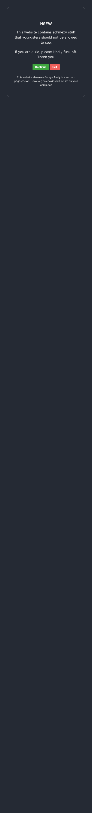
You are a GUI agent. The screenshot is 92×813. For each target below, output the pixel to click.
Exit (54, 67)
